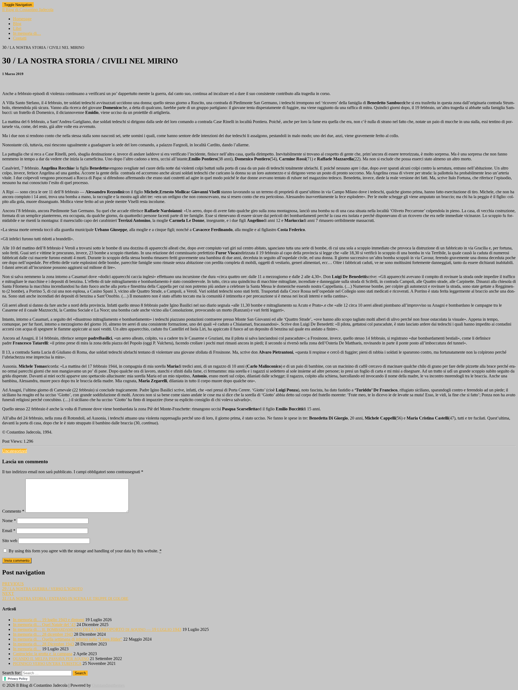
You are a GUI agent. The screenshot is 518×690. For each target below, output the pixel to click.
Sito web (9, 540)
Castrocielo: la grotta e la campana (42, 653)
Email (8, 530)
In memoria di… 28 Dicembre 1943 (43, 644)
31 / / (65, 596)
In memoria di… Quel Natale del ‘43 (44, 624)
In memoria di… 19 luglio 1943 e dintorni (48, 619)
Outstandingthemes (108, 685)
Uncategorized (14, 451)
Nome (9, 520)
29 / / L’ (42, 586)
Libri (17, 28)
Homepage (22, 18)
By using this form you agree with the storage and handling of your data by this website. (85, 551)
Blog (17, 23)
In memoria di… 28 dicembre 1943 (43, 634)
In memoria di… (27, 33)
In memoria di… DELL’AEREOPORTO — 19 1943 (97, 629)
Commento (13, 511)
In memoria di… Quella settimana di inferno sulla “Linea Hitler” (67, 639)
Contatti (19, 38)
